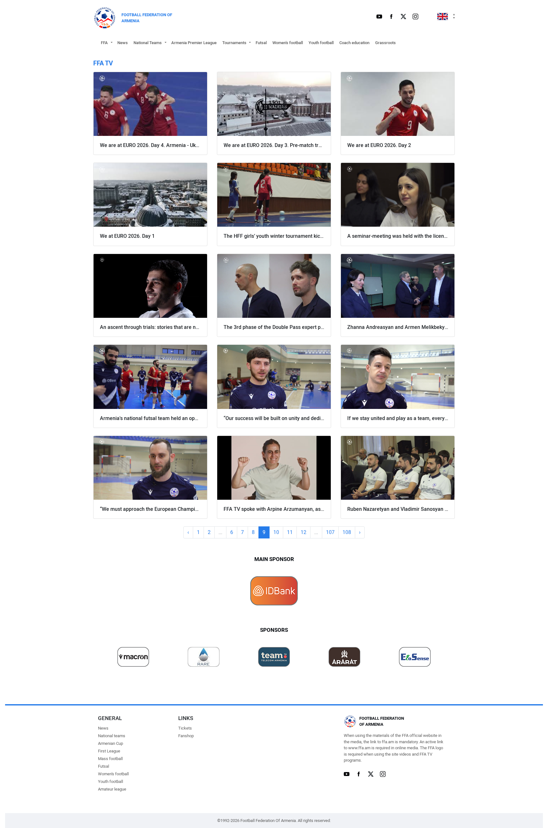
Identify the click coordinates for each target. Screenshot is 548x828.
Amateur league (112, 789)
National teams (111, 735)
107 (330, 532)
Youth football (321, 42)
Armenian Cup (110, 743)
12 (303, 532)
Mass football (110, 758)
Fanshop (186, 735)
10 (276, 532)
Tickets (185, 728)
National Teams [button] (148, 42)
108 (346, 532)
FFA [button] (104, 42)
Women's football (287, 42)
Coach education (354, 42)
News (122, 42)
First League (109, 751)
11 (290, 532)
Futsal (261, 42)
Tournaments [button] (234, 42)
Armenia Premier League (194, 42)
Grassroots (385, 42)
